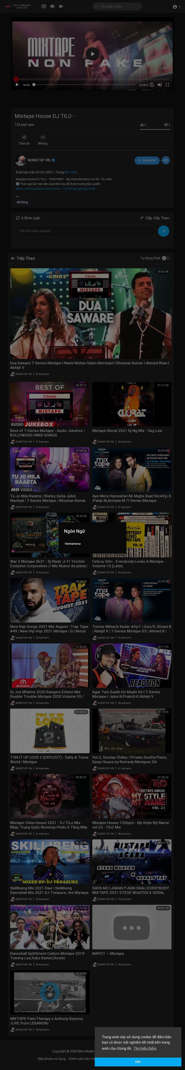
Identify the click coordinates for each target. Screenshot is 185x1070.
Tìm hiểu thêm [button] (145, 1048)
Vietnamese (73, 543)
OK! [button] (138, 1062)
